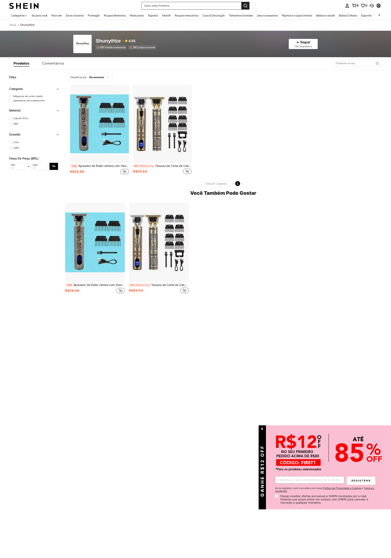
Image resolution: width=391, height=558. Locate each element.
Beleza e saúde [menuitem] (325, 15)
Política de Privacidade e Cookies (342, 488)
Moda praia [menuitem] (137, 15)
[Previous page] (232, 183)
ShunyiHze (108, 41)
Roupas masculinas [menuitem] (186, 15)
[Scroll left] (374, 15)
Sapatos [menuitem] (153, 15)
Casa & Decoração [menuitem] (213, 15)
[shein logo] (24, 5)
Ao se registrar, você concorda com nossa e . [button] (324, 489)
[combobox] (90, 77)
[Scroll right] (379, 15)
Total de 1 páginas (216, 183)
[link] (355, 5)
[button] (371, 5)
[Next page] (242, 183)
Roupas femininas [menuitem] (115, 15)
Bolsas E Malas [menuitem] (348, 15)
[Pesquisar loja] (377, 63)
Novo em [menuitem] (56, 15)
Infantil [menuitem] (166, 15)
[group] (34, 96)
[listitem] (112, 47)
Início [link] (12, 24)
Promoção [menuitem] (94, 15)
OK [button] (54, 166)
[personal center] (347, 5)
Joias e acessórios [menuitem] (267, 15)
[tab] (21, 63)
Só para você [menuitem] (39, 15)
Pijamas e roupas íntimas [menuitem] (297, 15)
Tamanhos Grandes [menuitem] (241, 15)
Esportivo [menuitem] (367, 15)
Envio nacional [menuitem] (75, 15)
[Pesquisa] (245, 6)
